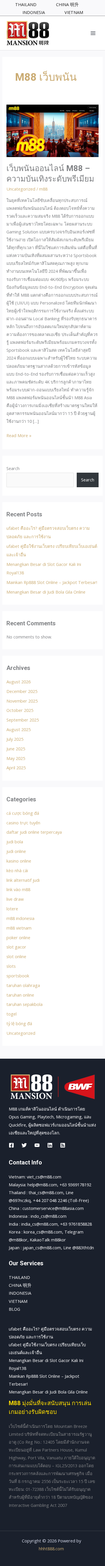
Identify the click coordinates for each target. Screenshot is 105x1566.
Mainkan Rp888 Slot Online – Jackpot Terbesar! (51, 582)
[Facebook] (11, 1145)
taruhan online (20, 995)
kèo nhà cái (17, 870)
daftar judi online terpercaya (34, 832)
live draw (15, 899)
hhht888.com (51, 1548)
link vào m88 (18, 889)
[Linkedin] (49, 1145)
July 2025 (14, 739)
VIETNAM (18, 1301)
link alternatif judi (23, 880)
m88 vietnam (19, 928)
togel (11, 1014)
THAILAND (19, 1277)
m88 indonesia (20, 918)
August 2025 (18, 729)
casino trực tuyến (23, 823)
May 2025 (15, 758)
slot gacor (16, 947)
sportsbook (17, 976)
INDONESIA (20, 1293)
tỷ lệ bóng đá (19, 1023)
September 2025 (22, 720)
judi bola (14, 841)
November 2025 (22, 701)
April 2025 (16, 767)
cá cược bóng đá (22, 813)
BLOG (14, 1309)
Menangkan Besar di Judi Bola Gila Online (45, 592)
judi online (16, 851)
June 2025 (15, 749)
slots (11, 966)
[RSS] (62, 1145)
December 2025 (21, 691)
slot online (16, 956)
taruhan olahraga (23, 985)
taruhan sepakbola (24, 1004)
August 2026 (18, 682)
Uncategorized (20, 189)
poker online (18, 937)
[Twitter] (24, 1145)
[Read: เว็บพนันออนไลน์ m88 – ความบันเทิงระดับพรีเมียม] (52, 130)
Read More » (19, 435)
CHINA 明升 (20, 1285)
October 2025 (19, 710)
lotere (12, 909)
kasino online (18, 861)
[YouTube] (37, 1145)
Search (13, 468)
